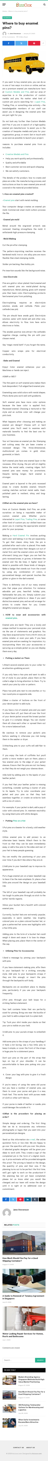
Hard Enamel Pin (21, 535)
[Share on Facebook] (8, 43)
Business (7, 17)
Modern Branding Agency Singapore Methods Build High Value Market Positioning (31, 1379)
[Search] (44, 4)
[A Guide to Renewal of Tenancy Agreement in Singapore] (24, 1281)
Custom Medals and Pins (17, 92)
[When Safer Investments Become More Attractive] (9, 1423)
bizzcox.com (37, 1454)
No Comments (10, 37)
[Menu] (4, 4)
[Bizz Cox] (24, 4)
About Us (30, 1447)
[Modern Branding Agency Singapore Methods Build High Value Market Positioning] (9, 1380)
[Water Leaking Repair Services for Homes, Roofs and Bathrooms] (24, 1318)
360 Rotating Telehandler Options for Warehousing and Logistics (30, 1407)
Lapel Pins (40, 102)
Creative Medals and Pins (17, 154)
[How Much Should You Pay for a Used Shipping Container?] (24, 1243)
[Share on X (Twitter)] (21, 43)
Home (4, 11)
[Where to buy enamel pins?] (24, 63)
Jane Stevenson (15, 33)
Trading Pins (31, 519)
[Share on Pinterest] (34, 43)
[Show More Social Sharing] (43, 43)
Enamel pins (9, 200)
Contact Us (18, 1447)
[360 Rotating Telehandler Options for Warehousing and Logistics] (9, 1408)
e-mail (32, 1139)
